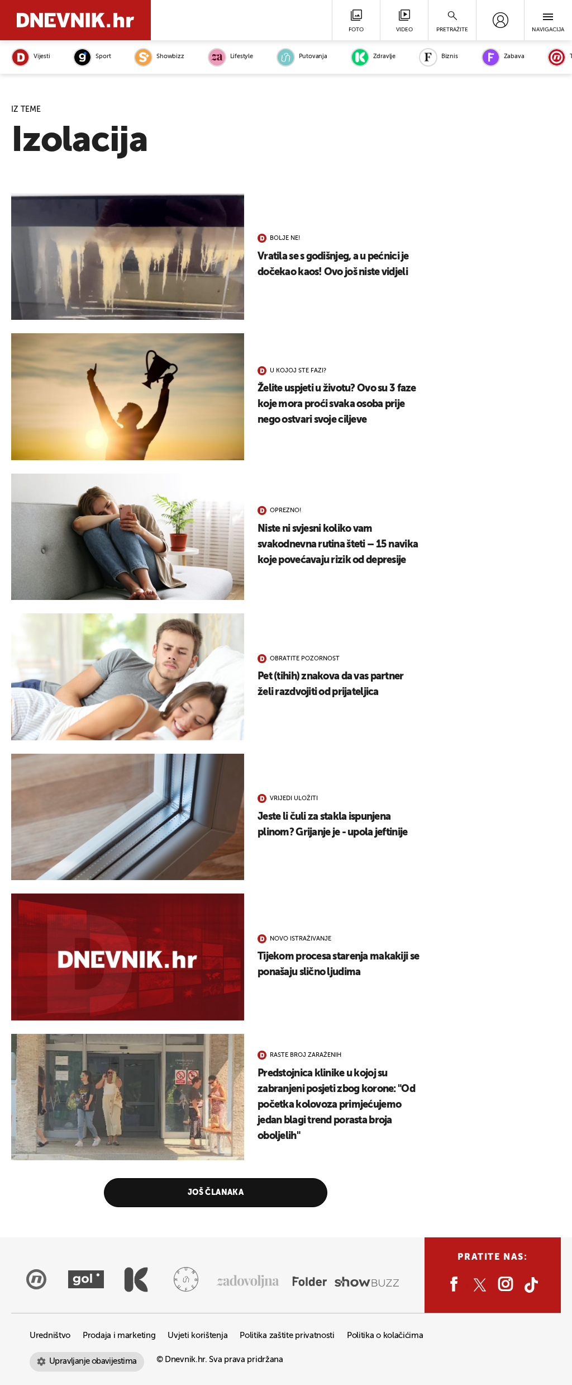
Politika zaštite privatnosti (287, 1335)
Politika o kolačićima (385, 1335)
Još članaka (216, 1193)
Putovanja (313, 57)
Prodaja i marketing (119, 1335)
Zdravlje (384, 57)
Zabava (514, 57)
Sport (103, 57)
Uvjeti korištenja (197, 1335)
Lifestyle (241, 57)
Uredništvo (50, 1335)
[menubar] (500, 20)
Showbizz (170, 57)
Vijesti (42, 57)
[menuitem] (500, 20)
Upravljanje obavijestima (93, 1361)
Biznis (449, 57)
